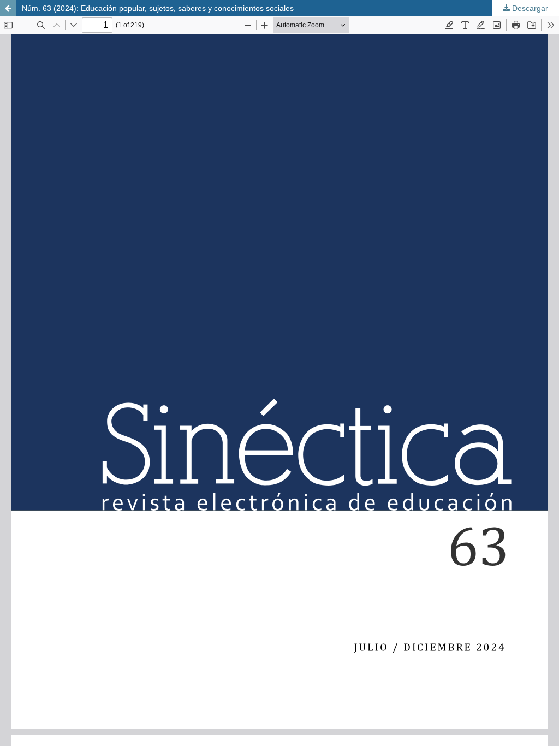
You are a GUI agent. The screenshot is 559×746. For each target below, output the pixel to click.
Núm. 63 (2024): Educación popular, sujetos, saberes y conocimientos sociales (158, 8)
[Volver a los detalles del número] (8, 8)
